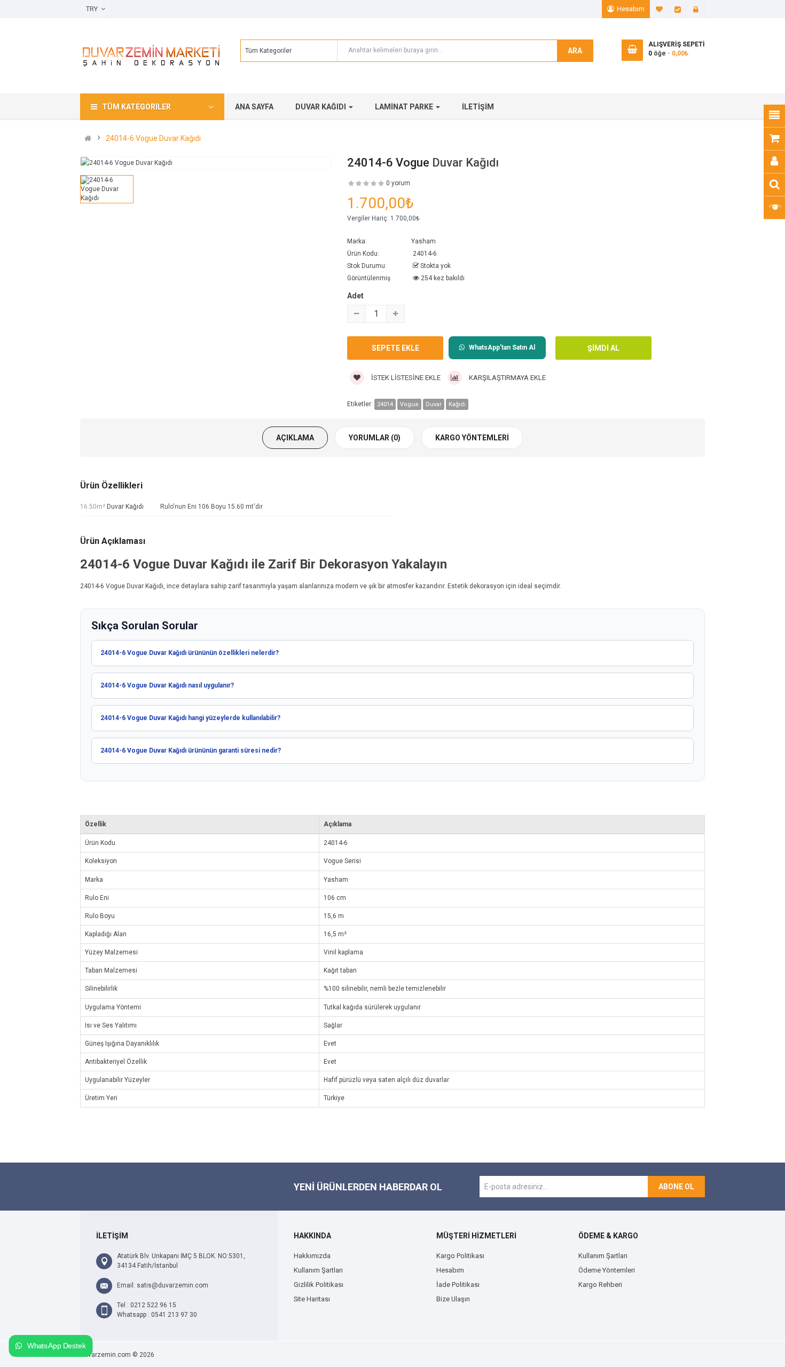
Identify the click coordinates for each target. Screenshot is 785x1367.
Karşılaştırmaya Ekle (506, 378)
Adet (355, 295)
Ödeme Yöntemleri (606, 1270)
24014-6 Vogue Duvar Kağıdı (153, 138)
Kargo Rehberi (600, 1285)
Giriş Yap (696, 9)
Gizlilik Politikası (318, 1285)
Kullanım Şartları (318, 1270)
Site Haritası (312, 1299)
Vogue (409, 404)
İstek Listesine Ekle (405, 378)
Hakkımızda (312, 1256)
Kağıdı (457, 404)
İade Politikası (458, 1285)
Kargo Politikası (460, 1256)
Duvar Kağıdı (465, 162)
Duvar (434, 404)
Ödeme (678, 9)
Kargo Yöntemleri (472, 437)
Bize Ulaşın (453, 1299)
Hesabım (631, 9)
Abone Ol (676, 1186)
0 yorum (398, 183)
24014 (385, 404)
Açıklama (295, 437)
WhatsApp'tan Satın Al (502, 347)
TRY (93, 9)
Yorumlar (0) (375, 437)
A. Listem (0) (659, 9)
